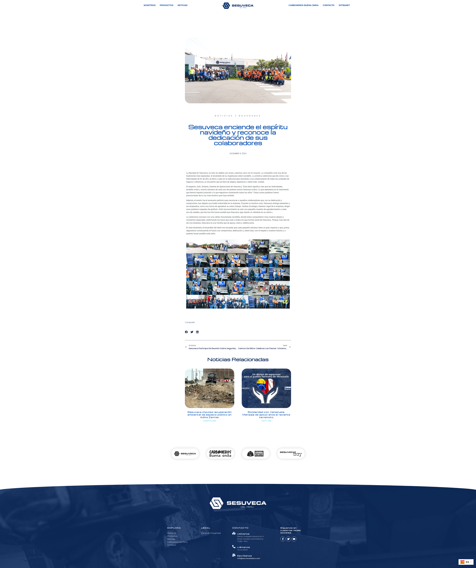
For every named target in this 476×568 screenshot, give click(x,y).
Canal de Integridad (211, 533)
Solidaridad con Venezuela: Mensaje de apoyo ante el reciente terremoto (266, 415)
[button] (186, 332)
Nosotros (149, 5)
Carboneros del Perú (177, 542)
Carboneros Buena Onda (303, 5)
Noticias (182, 5)
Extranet (344, 5)
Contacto (328, 5)
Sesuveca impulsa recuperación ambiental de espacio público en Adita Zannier (210, 415)
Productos (166, 5)
